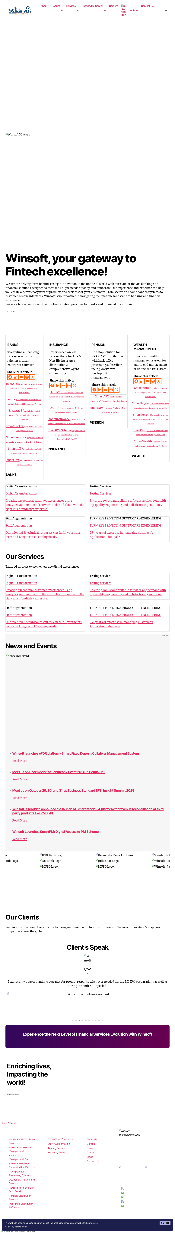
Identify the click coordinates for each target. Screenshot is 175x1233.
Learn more (91, 1223)
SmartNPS (97, 408)
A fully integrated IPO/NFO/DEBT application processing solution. (24, 415)
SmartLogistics (16, 437)
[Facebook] (10, 377)
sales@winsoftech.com (132, 1178)
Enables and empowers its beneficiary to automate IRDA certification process (66, 397)
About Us (92, 1139)
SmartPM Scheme (60, 430)
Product (55, 5)
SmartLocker (15, 426)
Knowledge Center (92, 5)
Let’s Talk (87, 1042)
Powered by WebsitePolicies (16, 1227)
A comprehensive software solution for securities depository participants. (26, 388)
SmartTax (13, 460)
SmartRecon (141, 415)
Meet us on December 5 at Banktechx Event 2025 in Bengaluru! (58, 772)
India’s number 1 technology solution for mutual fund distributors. (151, 392)
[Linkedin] (16, 377)
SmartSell (15, 449)
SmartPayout (141, 403)
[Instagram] (27, 377)
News (90, 1148)
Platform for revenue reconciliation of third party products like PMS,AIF (150, 419)
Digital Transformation (60, 1139)
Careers (113, 5)
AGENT (55, 392)
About (44, 5)
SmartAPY (102, 396)
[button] (72, 1020)
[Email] (21, 377)
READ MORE (11, 312)
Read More (19, 761)
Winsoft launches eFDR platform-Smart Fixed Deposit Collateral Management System (75, 753)
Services (71, 5)
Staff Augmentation (59, 1143)
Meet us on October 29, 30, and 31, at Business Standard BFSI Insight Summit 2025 (73, 790)
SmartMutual (143, 388)
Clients (90, 1152)
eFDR (12, 399)
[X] (32, 377)
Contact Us (147, 5)
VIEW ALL (165, 635)
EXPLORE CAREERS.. (13, 1094)
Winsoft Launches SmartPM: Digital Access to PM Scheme (55, 832)
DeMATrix (13, 384)
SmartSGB (140, 430)
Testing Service (56, 1148)
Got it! (165, 1223)
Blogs (90, 1156)
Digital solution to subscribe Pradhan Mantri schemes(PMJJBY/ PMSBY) (70, 435)
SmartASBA (17, 411)
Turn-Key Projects (58, 1152)
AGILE (55, 408)
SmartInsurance (59, 419)
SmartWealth (143, 441)
